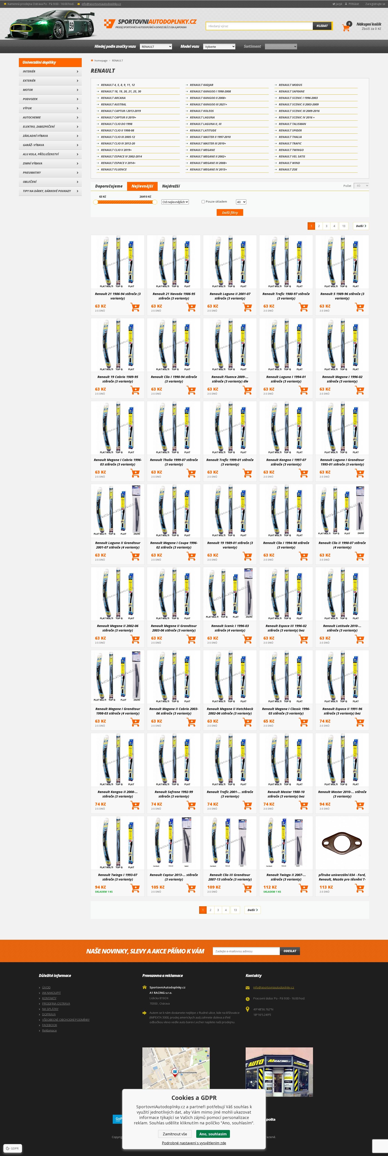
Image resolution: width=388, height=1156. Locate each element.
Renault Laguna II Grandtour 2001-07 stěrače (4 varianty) (117, 544)
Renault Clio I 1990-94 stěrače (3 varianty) (174, 378)
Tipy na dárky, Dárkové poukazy (47, 191)
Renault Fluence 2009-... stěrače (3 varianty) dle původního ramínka (230, 378)
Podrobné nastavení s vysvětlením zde (194, 1143)
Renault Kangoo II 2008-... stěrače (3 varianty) (118, 793)
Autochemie (32, 117)
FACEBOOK (49, 1025)
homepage (101, 60)
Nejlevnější (142, 186)
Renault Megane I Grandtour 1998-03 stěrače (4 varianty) (117, 710)
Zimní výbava (32, 163)
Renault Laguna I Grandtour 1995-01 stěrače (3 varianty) (342, 461)
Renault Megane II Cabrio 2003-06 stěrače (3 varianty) (173, 710)
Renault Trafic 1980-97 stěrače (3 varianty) (286, 295)
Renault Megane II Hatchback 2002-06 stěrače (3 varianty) (230, 710)
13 (343, 226)
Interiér (29, 71)
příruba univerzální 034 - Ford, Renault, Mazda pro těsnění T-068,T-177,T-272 (342, 876)
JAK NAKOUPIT (51, 993)
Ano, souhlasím (213, 1134)
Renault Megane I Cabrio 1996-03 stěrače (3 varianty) (118, 461)
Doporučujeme (109, 186)
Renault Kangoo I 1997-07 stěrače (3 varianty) (286, 461)
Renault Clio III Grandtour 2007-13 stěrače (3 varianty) (230, 876)
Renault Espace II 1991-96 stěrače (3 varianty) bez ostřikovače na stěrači (342, 710)
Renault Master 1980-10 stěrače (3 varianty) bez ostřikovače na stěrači (286, 793)
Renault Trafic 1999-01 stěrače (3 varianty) (230, 461)
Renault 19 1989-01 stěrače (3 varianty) (230, 544)
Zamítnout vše (175, 1134)
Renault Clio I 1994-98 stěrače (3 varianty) (286, 544)
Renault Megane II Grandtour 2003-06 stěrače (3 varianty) (174, 627)
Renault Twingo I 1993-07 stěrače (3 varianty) (117, 876)
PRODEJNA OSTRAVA (56, 1003)
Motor (28, 90)
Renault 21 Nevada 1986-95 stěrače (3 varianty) (174, 295)
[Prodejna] (296, 1072)
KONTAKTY (49, 998)
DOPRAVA (49, 1014)
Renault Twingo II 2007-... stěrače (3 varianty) (286, 876)
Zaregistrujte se (375, 4)
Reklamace (49, 1030)
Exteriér (29, 81)
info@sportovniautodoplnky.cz (101, 4)
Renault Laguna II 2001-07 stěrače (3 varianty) (230, 295)
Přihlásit (354, 4)
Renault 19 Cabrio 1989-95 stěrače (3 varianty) (117, 378)
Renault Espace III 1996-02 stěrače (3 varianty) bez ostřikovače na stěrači (286, 627)
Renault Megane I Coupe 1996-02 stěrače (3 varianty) (174, 544)
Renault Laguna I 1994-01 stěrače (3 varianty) (286, 378)
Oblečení (29, 182)
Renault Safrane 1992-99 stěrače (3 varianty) (174, 793)
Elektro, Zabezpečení (39, 127)
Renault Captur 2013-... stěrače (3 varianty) (174, 876)
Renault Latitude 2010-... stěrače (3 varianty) (342, 627)
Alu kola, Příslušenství (41, 154)
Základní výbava (35, 136)
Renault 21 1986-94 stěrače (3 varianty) (118, 295)
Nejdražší (171, 186)
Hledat (322, 26)
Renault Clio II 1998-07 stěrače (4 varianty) (342, 544)
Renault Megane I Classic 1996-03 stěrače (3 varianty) (286, 710)
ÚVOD (46, 987)
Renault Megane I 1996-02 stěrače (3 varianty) (342, 378)
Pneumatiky (32, 172)
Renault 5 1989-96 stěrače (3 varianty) (342, 295)
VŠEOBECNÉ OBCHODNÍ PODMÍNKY (66, 1020)
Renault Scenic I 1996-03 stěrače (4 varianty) (230, 627)
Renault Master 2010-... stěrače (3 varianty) (342, 793)
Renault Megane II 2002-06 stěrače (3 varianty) (117, 627)
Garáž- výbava (33, 145)
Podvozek (30, 99)
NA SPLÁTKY (50, 1009)
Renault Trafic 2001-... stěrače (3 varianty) (230, 793)
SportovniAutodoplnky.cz (150, 24)
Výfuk (27, 108)
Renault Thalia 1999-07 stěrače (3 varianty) (174, 461)
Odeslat (290, 951)
